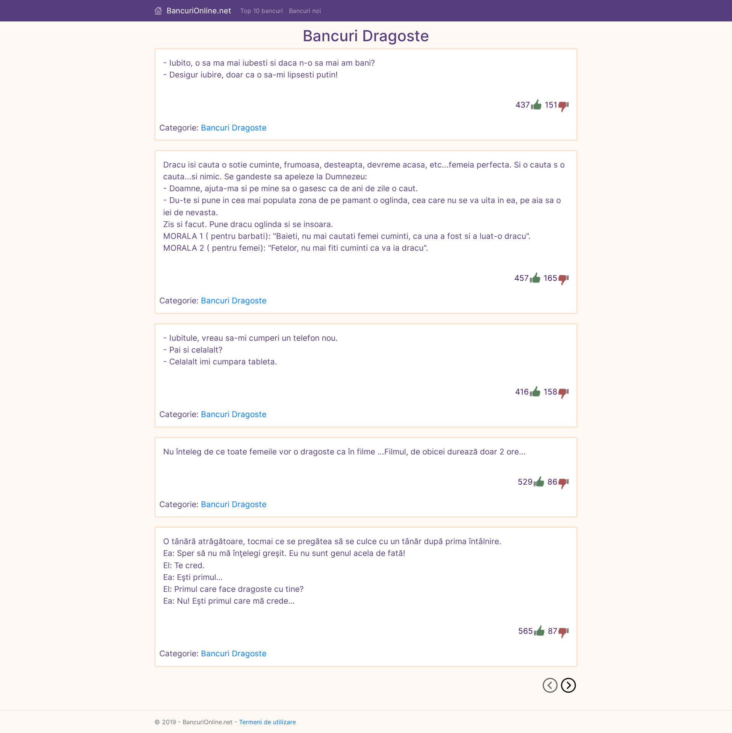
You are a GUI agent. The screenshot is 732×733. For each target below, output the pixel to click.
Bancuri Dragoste (233, 127)
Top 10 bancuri (261, 10)
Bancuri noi (305, 10)
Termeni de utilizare (267, 722)
